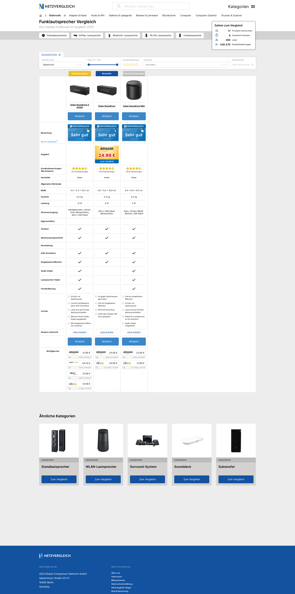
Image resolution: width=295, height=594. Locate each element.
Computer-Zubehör (206, 15)
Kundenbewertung (131, 60)
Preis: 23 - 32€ (94, 60)
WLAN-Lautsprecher (101, 467)
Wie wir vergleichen (48, 142)
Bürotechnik (169, 15)
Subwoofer (226, 467)
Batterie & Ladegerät (120, 15)
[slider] (89, 64)
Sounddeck (182, 467)
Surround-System (143, 467)
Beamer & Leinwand (147, 15)
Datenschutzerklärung (122, 584)
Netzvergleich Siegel (121, 587)
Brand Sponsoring (119, 591)
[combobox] (145, 64)
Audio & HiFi (98, 15)
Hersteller (148, 60)
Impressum (116, 576)
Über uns (115, 573)
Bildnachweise (118, 580)
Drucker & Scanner (231, 15)
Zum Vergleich (59, 479)
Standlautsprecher (55, 467)
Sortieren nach (47, 60)
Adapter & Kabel (78, 15)
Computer (185, 15)
